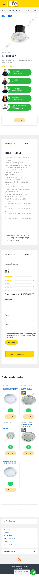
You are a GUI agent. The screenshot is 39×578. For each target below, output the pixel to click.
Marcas (11, 10)
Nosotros (7, 529)
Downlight (4, 52)
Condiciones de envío (10, 539)
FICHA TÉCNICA (7, 66)
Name (7, 315)
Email (7, 324)
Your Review (9, 299)
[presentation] (37, 509)
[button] (35, 17)
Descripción (10, 143)
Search (32, 4)
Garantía (6, 532)
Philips (21, 10)
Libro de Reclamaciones (11, 545)
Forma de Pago (8, 535)
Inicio (3, 10)
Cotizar (19, 120)
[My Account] (36, 3)
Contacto (6, 542)
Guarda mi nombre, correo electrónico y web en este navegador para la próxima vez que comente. (21, 335)
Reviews (27, 143)
